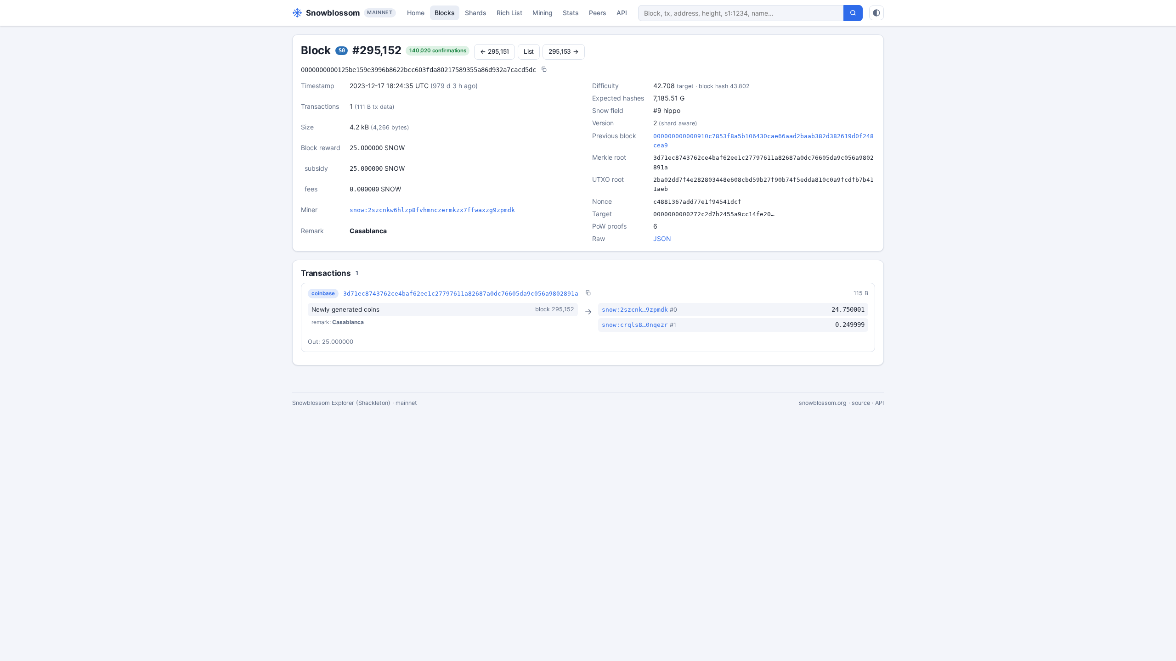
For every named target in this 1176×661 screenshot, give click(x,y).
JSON (662, 238)
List (529, 51)
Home (415, 13)
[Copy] (544, 70)
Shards (475, 13)
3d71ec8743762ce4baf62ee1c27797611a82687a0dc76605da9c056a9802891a (460, 293)
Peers (597, 13)
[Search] (853, 13)
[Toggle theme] (876, 13)
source (861, 402)
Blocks (445, 13)
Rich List (509, 13)
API (621, 13)
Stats (571, 13)
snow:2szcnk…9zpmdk (635, 309)
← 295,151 (494, 51)
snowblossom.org (823, 402)
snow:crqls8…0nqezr (635, 324)
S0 (342, 50)
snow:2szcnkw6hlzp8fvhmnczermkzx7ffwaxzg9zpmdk (432, 210)
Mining (542, 13)
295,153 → (563, 51)
